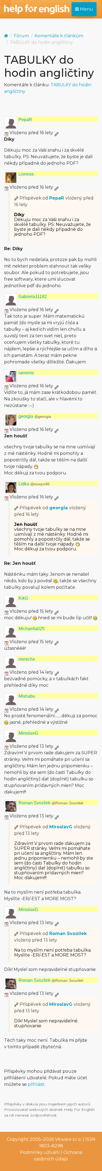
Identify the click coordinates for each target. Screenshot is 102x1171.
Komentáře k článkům (59, 35)
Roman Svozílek (50, 803)
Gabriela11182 (32, 296)
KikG (23, 598)
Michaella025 (31, 628)
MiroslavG (28, 733)
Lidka (34, 484)
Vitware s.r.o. (68, 1139)
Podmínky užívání (40, 1152)
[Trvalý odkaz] (56, 132)
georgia (34, 416)
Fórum (21, 35)
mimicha (26, 659)
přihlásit (36, 1084)
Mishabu (26, 696)
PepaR (25, 119)
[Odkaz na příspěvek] (16, 198)
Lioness (26, 174)
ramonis (26, 372)
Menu (86, 9)
